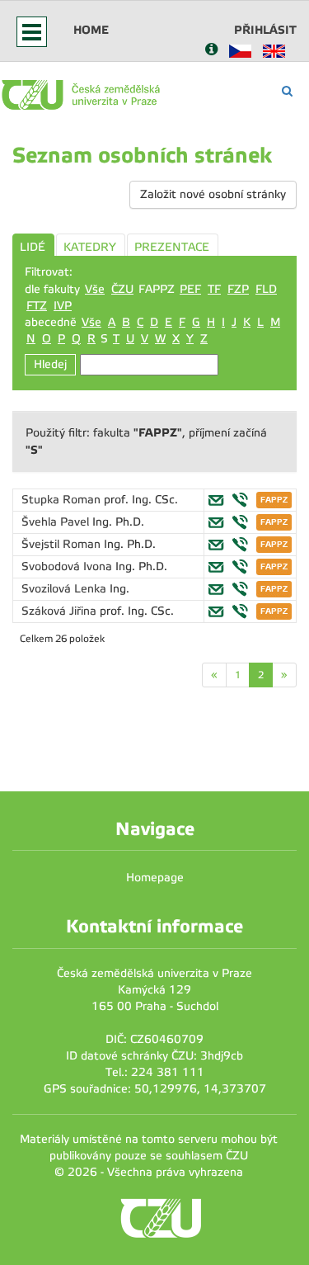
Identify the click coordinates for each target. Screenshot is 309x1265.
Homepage (155, 877)
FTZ (36, 306)
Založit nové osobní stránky (213, 194)
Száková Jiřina (60, 611)
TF (214, 289)
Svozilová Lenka (65, 589)
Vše (95, 289)
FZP (238, 289)
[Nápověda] (211, 51)
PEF (190, 289)
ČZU (122, 289)
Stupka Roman (62, 499)
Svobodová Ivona (68, 566)
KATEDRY (89, 247)
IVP (63, 306)
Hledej (50, 364)
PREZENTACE (171, 247)
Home (91, 29)
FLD (266, 289)
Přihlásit (265, 29)
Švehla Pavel (56, 522)
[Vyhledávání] (287, 91)
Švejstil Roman (62, 544)
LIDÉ (32, 247)
